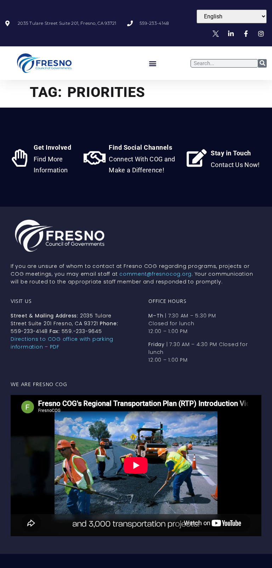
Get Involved (52, 147)
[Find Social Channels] (94, 158)
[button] (153, 63)
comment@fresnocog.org (155, 273)
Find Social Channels (140, 147)
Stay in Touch (231, 153)
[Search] (262, 63)
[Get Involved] (19, 158)
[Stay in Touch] (196, 158)
